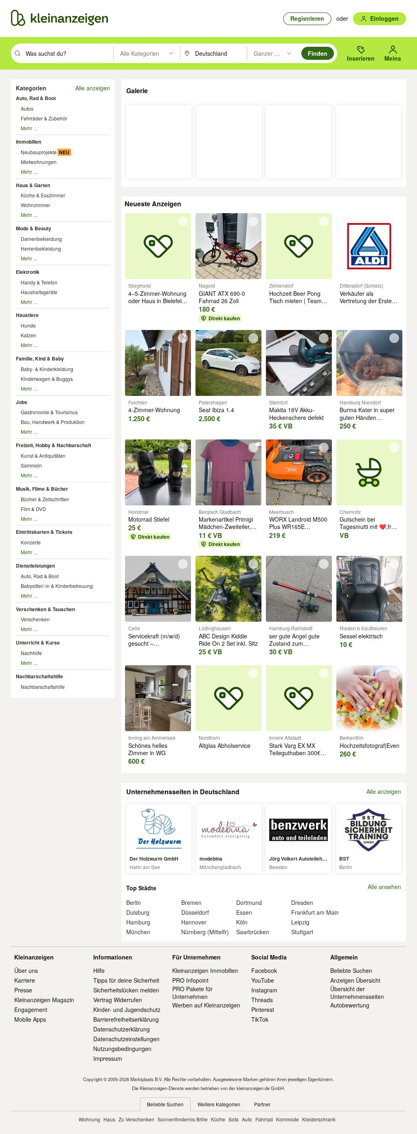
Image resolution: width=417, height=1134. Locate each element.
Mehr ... (29, 128)
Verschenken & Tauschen (45, 609)
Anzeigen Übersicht (355, 980)
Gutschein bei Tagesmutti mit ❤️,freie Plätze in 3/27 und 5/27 (369, 526)
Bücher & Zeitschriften (45, 499)
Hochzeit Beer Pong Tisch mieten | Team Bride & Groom (295, 300)
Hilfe (99, 970)
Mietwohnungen (39, 161)
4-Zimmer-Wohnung (154, 410)
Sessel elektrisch (361, 636)
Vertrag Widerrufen (117, 1000)
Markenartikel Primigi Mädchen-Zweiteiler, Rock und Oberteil (226, 526)
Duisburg (137, 912)
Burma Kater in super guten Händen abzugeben (367, 417)
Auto (247, 1119)
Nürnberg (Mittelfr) (205, 932)
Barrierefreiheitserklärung (126, 1019)
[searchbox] (68, 53)
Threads (262, 1000)
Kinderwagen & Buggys (47, 378)
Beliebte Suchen (351, 970)
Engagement (30, 1009)
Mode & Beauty (33, 228)
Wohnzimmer (35, 204)
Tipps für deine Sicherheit (126, 980)
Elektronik (28, 271)
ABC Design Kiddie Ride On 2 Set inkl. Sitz (228, 639)
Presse (23, 990)
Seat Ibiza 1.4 (216, 410)
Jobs (21, 402)
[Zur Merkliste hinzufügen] (183, 221)
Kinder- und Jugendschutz (126, 1009)
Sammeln (31, 465)
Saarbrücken (252, 932)
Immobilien (28, 141)
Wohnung (89, 1119)
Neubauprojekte (39, 152)
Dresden (302, 902)
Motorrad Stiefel (148, 519)
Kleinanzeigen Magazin (44, 1000)
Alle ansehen (384, 887)
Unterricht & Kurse (38, 642)
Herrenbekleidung (41, 248)
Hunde (28, 325)
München (138, 932)
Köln (242, 922)
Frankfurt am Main (315, 912)
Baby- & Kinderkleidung (47, 368)
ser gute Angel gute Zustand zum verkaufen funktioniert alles (297, 647)
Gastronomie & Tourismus (49, 412)
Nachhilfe (31, 652)
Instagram (264, 990)
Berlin (133, 902)
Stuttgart (302, 932)
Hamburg (138, 922)
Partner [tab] (262, 1104)
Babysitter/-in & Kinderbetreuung (57, 585)
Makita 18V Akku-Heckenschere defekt (296, 413)
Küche (218, 1119)
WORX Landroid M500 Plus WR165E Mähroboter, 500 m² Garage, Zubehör (298, 530)
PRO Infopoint (190, 980)
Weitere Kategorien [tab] (219, 1104)
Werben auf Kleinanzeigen (206, 1005)
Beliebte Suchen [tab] (165, 1104)
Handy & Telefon (39, 282)
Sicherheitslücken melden (126, 990)
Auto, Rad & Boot (36, 98)
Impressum (107, 1058)
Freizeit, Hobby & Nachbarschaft (53, 445)
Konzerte (31, 542)
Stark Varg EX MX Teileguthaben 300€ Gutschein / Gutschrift (297, 752)
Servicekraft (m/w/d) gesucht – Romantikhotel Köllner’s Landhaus (154, 647)
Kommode (287, 1119)
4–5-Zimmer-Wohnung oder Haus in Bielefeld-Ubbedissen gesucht (157, 300)
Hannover (193, 922)
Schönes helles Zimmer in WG (147, 749)
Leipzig (300, 922)
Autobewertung (349, 1005)
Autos (27, 108)
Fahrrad (264, 1119)
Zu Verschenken (136, 1119)
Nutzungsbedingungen (122, 1048)
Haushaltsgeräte (39, 291)
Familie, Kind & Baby (40, 358)
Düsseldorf (195, 912)
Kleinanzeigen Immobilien (205, 970)
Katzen (28, 335)
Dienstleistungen (35, 565)
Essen (244, 912)
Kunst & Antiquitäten (43, 455)
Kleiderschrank (319, 1119)
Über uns (26, 970)
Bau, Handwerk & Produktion (53, 421)
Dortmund (249, 902)
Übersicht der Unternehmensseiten (357, 992)
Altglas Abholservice (224, 745)
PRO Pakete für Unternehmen (192, 992)
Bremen (191, 902)
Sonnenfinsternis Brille (183, 1119)
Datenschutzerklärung (121, 1029)
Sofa (233, 1119)
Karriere (24, 980)
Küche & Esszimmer (43, 195)
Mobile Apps (30, 1019)
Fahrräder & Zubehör (44, 118)
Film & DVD (33, 508)
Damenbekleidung (41, 238)
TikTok (259, 1019)
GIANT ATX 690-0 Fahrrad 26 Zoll (222, 297)
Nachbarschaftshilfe (39, 676)
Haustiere (27, 315)
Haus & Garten (33, 185)
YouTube (262, 980)
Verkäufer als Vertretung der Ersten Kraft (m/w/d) (367, 300)
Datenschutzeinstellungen (126, 1039)
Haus (109, 1119)
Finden (317, 53)
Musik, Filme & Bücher (42, 488)
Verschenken (35, 619)
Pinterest (262, 1009)
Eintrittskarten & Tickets (44, 531)
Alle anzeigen (92, 88)
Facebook (264, 970)
